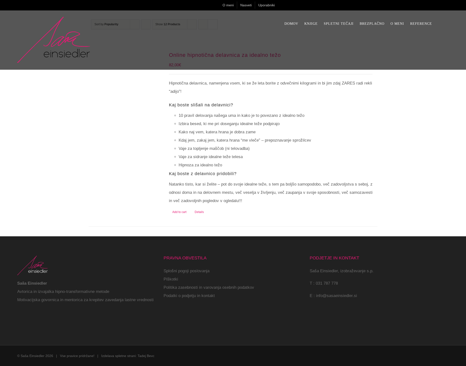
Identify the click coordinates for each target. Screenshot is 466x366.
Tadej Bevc (146, 356)
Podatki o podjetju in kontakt (189, 295)
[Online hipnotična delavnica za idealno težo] (125, 81)
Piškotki (171, 279)
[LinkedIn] (39, 320)
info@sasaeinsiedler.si (336, 295)
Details (199, 212)
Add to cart (179, 212)
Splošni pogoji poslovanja (186, 271)
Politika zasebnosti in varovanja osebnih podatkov (209, 287)
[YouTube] (32, 320)
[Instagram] (25, 320)
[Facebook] (18, 320)
